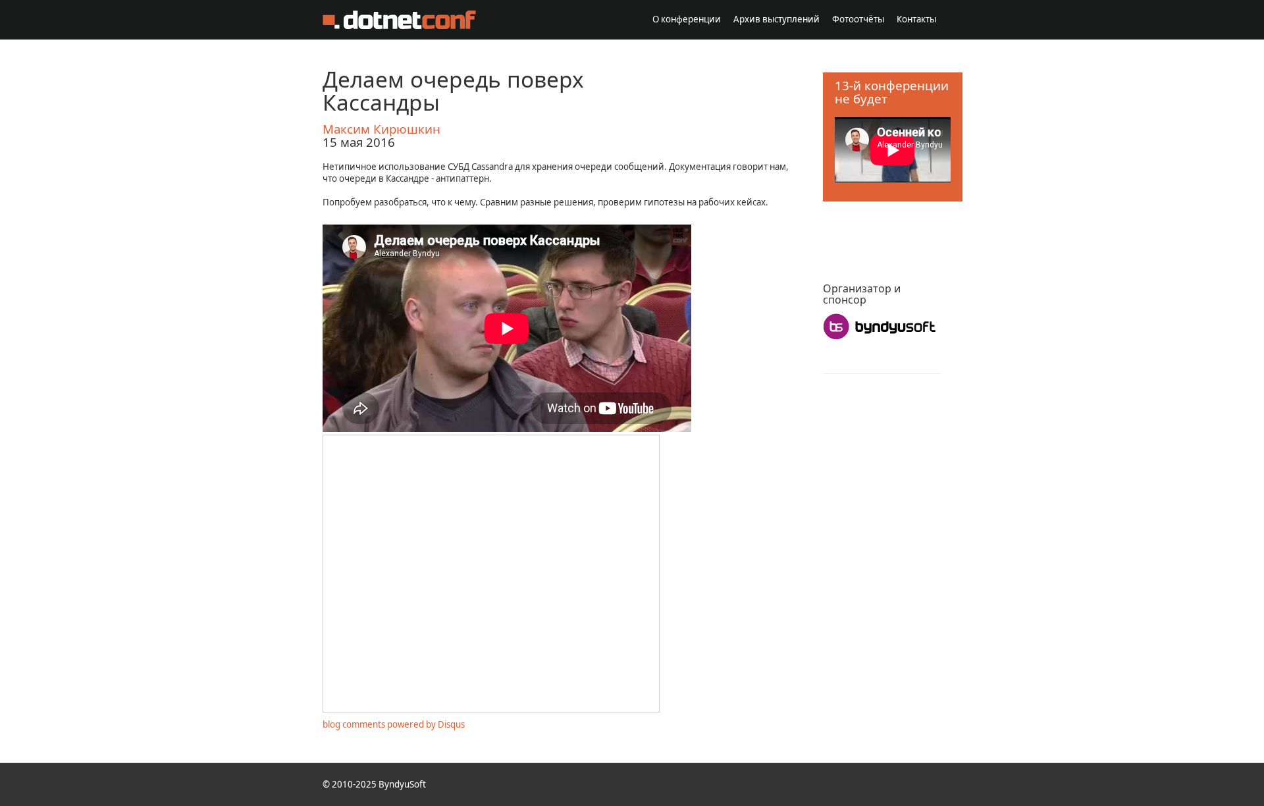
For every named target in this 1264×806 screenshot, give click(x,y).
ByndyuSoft (402, 784)
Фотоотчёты (858, 19)
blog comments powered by (394, 724)
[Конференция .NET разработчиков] (399, 20)
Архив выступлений (776, 19)
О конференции (686, 19)
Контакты (916, 19)
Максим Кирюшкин (381, 129)
